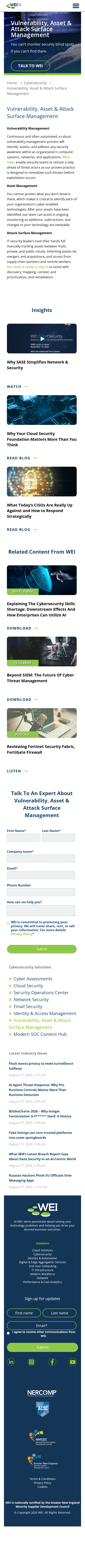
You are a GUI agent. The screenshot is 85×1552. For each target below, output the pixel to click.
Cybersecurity (42, 1254)
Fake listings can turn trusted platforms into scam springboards (40, 1135)
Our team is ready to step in (27, 267)
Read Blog (18, 458)
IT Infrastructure (42, 1270)
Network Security (31, 999)
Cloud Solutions (42, 1250)
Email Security (28, 1006)
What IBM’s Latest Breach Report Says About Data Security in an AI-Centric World (42, 1156)
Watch (14, 386)
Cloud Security (28, 985)
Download (19, 628)
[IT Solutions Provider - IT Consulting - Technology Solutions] (13, 6)
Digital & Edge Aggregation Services (42, 1262)
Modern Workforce (42, 1274)
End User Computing (42, 1266)
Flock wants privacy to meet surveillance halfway (41, 1066)
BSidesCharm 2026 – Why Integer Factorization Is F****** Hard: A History (40, 1113)
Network (42, 1278)
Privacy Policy (21, 934)
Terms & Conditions (42, 1479)
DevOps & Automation (42, 1258)
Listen (14, 771)
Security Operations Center (41, 992)
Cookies (43, 1487)
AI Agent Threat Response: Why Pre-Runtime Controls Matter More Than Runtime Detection (37, 1090)
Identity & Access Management (45, 1013)
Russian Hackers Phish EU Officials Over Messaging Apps (40, 1178)
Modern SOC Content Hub (40, 1034)
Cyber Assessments (33, 979)
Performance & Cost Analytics (42, 1282)
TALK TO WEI (30, 65)
